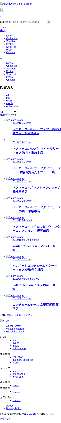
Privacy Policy (14, 408)
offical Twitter (13, 326)
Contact (10, 52)
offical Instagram (15, 328)
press (16, 385)
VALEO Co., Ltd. (29, 414)
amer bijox (18, 376)
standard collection (23, 360)
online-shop (19, 348)
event (9, 100)
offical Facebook (15, 331)
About (9, 405)
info (8, 98)
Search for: (6, 22)
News (9, 35)
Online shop (3, 29)
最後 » (28, 315)
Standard (11, 41)
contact (16, 400)
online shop (12, 106)
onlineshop (19, 374)
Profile (9, 44)
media (9, 103)
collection (18, 357)
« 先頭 (8, 315)
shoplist (17, 371)
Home (3, 114)
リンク (16, 391)
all (7, 95)
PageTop (5, 419)
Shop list (11, 47)
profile (16, 362)
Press (9, 49)
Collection (12, 38)
